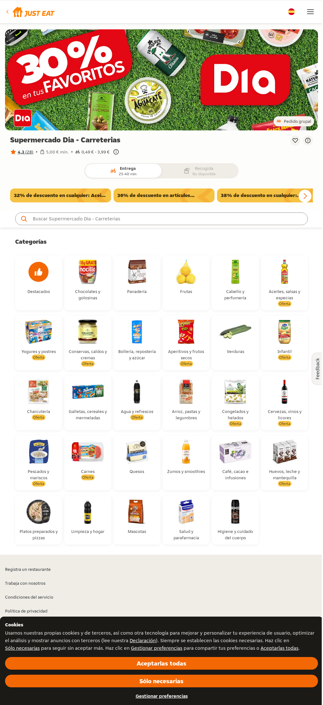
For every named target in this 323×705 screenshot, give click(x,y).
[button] (30, 12)
